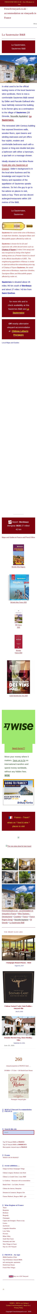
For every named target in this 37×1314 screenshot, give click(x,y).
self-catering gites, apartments (11, 1262)
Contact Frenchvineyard (14, 1305)
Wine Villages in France (10, 1244)
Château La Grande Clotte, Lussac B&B (14, 1177)
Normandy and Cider (9, 1241)
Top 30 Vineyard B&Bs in (13, 1142)
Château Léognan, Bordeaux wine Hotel (14, 1173)
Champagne (6, 1218)
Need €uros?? (18, 748)
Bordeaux (5, 1213)
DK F (16, 625)
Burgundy (6, 1215)
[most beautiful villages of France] (17, 455)
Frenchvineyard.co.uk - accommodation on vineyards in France (20, 13)
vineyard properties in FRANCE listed (17, 1066)
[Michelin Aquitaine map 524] (17, 393)
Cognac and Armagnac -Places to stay (14, 1220)
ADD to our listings (22, 1303)
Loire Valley (6, 1231)
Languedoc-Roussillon (9, 1228)
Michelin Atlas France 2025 (18, 602)
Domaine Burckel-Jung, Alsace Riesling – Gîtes (18, 1039)
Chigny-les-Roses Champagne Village (14, 1169)
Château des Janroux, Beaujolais (12, 1188)
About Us (26, 1305)
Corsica (5, 1223)
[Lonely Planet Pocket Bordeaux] (17, 362)
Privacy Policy (18, 1308)
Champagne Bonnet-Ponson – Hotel (18, 963)
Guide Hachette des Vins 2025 (18, 695)
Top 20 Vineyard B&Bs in (15, 1144)
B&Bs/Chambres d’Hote (10, 1257)
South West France (8, 1239)
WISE (7, 775)
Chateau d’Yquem (9, 250)
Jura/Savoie (6, 1226)
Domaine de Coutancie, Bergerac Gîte (14, 1192)
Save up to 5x (19, 760)
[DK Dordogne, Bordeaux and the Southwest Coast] (17, 486)
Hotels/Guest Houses (9, 1265)
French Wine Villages (9, 1267)
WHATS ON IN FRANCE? (11, 1157)
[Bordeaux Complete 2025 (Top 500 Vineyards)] (17, 424)
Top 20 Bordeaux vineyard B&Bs (12, 1260)
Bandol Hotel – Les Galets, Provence (13, 1184)
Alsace (5, 1207)
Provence (5, 1233)
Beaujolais (6, 1210)
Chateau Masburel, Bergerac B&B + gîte (14, 1196)
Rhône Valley (6, 1236)
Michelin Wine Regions (18, 567)
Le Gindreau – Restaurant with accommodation (16, 1180)
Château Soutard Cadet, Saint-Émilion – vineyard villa (18, 1007)
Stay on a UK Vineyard (9, 1247)
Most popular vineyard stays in (15, 1147)
